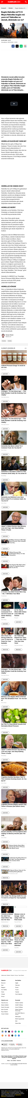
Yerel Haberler (18, 994)
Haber (8, 1060)
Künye (16, 975)
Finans (16, 987)
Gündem (11, 8)
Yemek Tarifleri (4, 1014)
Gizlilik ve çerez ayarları (6, 1063)
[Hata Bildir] (14, 1063)
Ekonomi (3, 983)
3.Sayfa (3, 994)
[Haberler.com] (6, 970)
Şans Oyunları (4, 1009)
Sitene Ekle (18, 1023)
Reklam (8, 975)
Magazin (3, 987)
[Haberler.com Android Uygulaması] (12, 1044)
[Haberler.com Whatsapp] (19, 1031)
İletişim (12, 975)
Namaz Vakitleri (5, 1005)
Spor (2, 985)
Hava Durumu (4, 1002)
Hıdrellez (10, 340)
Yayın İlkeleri (21, 975)
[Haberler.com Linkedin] (15, 1031)
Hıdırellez (4, 340)
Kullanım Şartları (19, 1002)
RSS (16, 1021)
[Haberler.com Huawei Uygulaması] (19, 1044)
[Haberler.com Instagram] (12, 1031)
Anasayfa (3, 8)
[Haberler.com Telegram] (15, 1035)
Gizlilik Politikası (19, 1005)
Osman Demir (9, 335)
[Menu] (2, 2)
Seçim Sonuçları (5, 1007)
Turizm (17, 989)
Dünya (2, 996)
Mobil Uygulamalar (19, 1018)
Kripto (2, 992)
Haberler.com (4, 1000)
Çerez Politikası (19, 1007)
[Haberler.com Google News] (2, 1031)
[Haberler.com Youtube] (9, 1035)
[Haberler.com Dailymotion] (19, 1035)
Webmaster (18, 1016)
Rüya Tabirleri (4, 1011)
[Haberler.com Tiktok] (12, 1035)
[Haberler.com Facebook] (6, 1031)
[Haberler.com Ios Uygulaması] (4, 1044)
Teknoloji (17, 985)
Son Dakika (4, 989)
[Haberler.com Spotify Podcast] (22, 1031)
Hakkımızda (3, 975)
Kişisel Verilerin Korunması (19, 1010)
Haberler (3, 980)
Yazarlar (17, 992)
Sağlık (16, 983)
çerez (7, 1092)
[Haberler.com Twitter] (9, 1031)
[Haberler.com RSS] (2, 1035)
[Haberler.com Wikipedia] (6, 1035)
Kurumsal (17, 1000)
